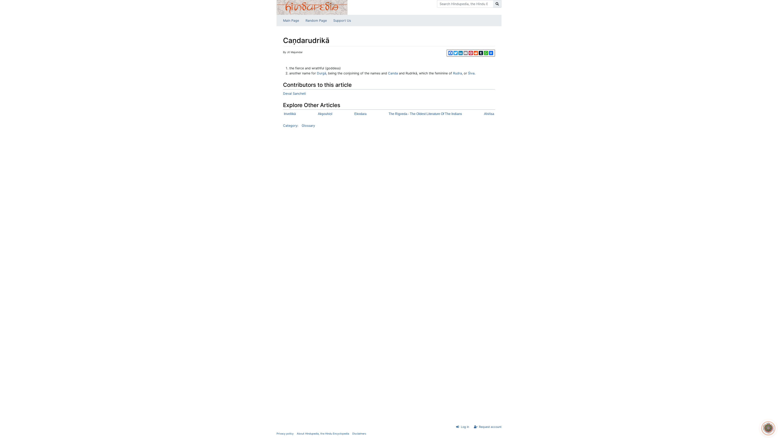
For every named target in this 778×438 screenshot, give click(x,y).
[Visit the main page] (312, 7)
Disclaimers (359, 433)
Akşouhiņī (325, 114)
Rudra (457, 73)
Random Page (316, 20)
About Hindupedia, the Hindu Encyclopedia (323, 433)
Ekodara (360, 114)
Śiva (471, 73)
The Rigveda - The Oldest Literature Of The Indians (425, 114)
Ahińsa (489, 114)
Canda (393, 73)
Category (290, 125)
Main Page (291, 20)
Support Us (342, 20)
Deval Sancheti (294, 93)
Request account (490, 426)
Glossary (308, 125)
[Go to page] (497, 4)
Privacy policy (285, 433)
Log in (465, 426)
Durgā (321, 73)
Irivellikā (290, 114)
